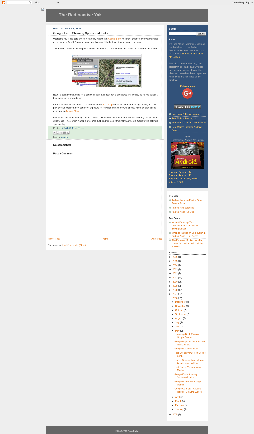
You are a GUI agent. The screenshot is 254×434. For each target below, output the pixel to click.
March (178, 401)
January (179, 409)
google (64, 137)
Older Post (156, 239)
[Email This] (55, 132)
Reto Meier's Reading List (184, 118)
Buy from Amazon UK (180, 175)
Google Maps (72, 111)
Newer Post (54, 239)
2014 (175, 265)
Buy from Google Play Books (183, 178)
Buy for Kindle (176, 182)
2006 (175, 298)
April (177, 397)
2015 (175, 261)
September (181, 314)
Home (105, 239)
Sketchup (107, 104)
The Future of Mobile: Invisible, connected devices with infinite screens (187, 243)
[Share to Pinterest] (68, 132)
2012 (175, 273)
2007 (175, 294)
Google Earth (114, 39)
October (179, 310)
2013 (175, 269)
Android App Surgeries (183, 208)
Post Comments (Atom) (74, 245)
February (180, 405)
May (177, 331)
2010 (175, 282)
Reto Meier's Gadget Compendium (189, 122)
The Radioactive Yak (80, 14)
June (178, 327)
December (180, 302)
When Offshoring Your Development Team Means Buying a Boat (185, 225)
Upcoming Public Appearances (187, 114)
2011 (175, 277)
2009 (175, 286)
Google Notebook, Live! (186, 349)
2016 (175, 257)
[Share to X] (61, 132)
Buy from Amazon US (180, 172)
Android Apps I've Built (183, 212)
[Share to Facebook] (64, 132)
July (177, 322)
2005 (175, 414)
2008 (175, 290)
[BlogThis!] (58, 132)
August (179, 318)
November (180, 306)
